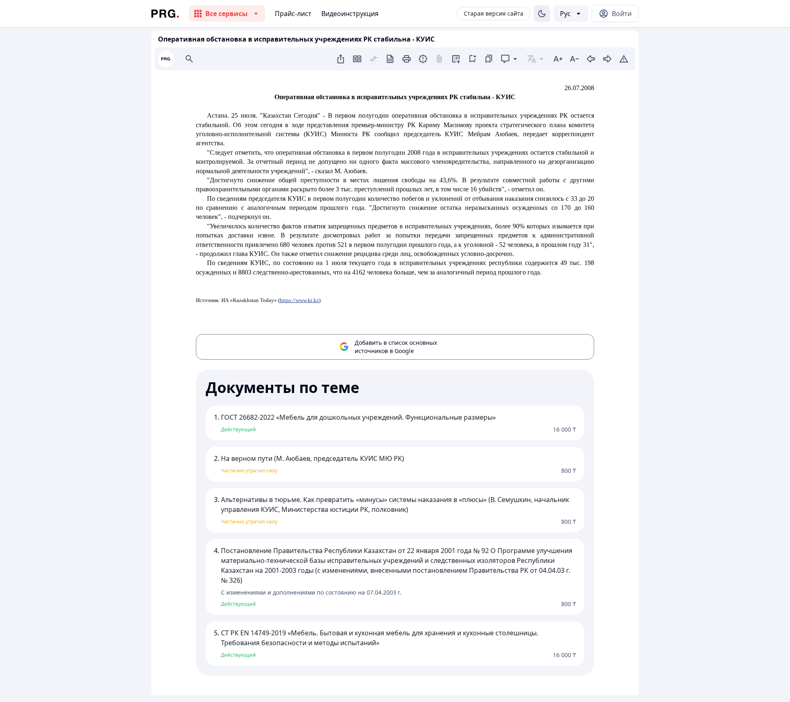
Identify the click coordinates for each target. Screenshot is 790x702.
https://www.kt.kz (299, 300)
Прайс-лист (293, 13)
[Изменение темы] (542, 13)
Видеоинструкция (350, 13)
